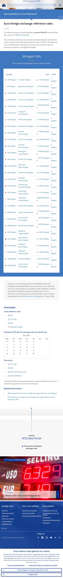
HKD (9, 192)
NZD (8, 239)
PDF (11, 315)
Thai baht (21, 259)
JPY (8, 86)
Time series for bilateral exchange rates (33, 447)
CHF (8, 139)
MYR (8, 232)
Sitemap (5, 528)
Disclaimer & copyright (29, 510)
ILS (8, 206)
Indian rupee (22, 212)
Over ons (5, 510)
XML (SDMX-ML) (15, 376)
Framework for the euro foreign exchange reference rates (30, 393)
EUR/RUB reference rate (27, 296)
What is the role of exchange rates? (22, 494)
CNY (8, 186)
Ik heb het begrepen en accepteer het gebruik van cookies (32, 570)
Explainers (5, 516)
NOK (9, 153)
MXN (9, 226)
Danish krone (23, 100)
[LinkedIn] (42, 537)
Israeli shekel (23, 206)
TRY (8, 159)
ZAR (8, 265)
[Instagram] (47, 537)
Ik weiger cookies (32, 574)
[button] (60, 2)
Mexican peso (23, 226)
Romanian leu (23, 126)
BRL (8, 173)
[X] (38, 537)
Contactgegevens (7, 521)
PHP (8, 245)
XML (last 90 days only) (18, 372)
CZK (8, 93)
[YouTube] (51, 537)
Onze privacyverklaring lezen (16, 565)
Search (54, 5)
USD (8, 80)
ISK (8, 146)
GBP (8, 106)
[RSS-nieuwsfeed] (59, 537)
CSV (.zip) (13, 319)
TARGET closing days (21, 35)
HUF (8, 113)
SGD (8, 252)
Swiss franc (22, 139)
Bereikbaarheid (7, 524)
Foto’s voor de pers (8, 519)
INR (8, 212)
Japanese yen (23, 86)
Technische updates (28, 513)
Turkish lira (22, 159)
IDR (8, 199)
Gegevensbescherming (49, 510)
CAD (8, 179)
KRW (9, 219)
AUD (9, 166)
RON (9, 126)
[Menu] (60, 5)
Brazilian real (22, 173)
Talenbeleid (46, 523)
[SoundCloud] (55, 537)
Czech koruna (23, 93)
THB (8, 259)
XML (11, 323)
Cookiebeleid (46, 517)
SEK (8, 133)
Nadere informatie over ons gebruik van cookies (43, 565)
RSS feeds (13, 327)
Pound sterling (23, 106)
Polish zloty (22, 119)
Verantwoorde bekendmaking (31, 516)
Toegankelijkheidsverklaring (51, 520)
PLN (8, 119)
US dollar (21, 80)
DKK (8, 100)
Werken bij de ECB (8, 513)
